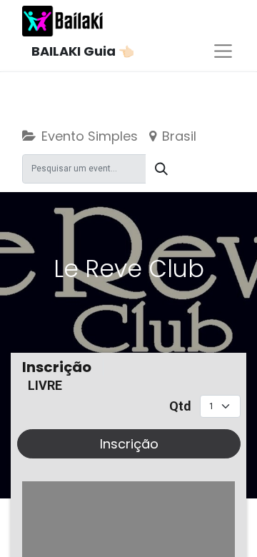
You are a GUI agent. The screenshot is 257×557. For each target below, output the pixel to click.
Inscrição (129, 444)
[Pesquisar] (161, 169)
